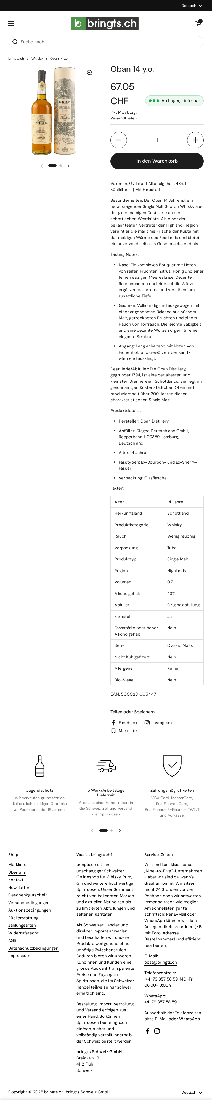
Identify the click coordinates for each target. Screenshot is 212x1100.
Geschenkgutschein (28, 895)
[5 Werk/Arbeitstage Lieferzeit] (106, 766)
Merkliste (17, 864)
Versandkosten (123, 118)
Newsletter (19, 887)
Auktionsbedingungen (29, 910)
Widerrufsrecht (23, 933)
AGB (12, 940)
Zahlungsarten (22, 925)
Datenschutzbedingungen (33, 948)
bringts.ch (16, 58)
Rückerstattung (23, 918)
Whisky (37, 58)
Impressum (19, 955)
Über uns (17, 872)
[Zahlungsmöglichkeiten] (172, 766)
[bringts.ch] (105, 23)
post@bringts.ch (160, 962)
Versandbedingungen (29, 902)
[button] (198, 23)
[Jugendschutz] (40, 766)
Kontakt (15, 880)
